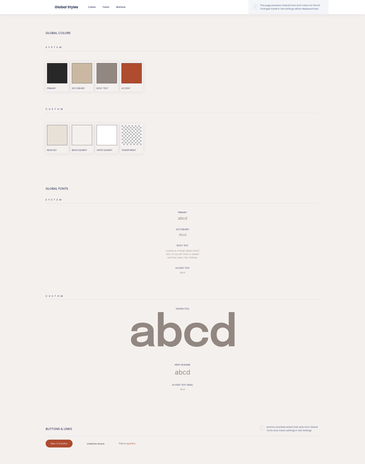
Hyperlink (130, 443)
